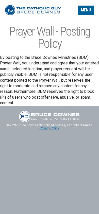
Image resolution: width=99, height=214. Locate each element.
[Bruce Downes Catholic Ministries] (33, 9)
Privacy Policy (49, 128)
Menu (86, 10)
